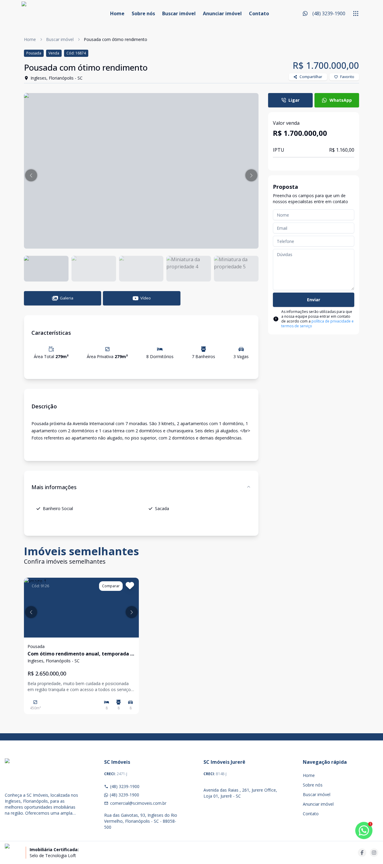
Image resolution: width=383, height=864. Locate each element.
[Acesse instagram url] (374, 852)
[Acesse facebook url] (362, 852)
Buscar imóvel (179, 13)
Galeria (66, 298)
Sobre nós (143, 13)
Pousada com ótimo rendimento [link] (115, 39)
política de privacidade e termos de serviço (317, 323)
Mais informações (54, 487)
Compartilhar (311, 76)
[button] (31, 175)
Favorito (347, 76)
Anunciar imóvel (222, 13)
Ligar (294, 100)
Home (117, 13)
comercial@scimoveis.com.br (138, 803)
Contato (259, 13)
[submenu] (355, 13)
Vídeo (145, 298)
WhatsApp (340, 100)
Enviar (313, 299)
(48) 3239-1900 (124, 786)
